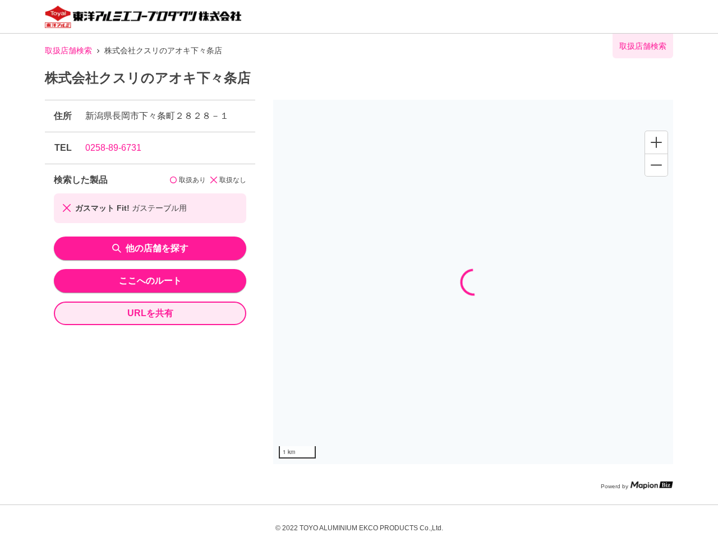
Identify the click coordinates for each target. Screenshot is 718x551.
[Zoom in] (656, 142)
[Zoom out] (656, 165)
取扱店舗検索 (68, 50)
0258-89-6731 (113, 147)
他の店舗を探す (157, 248)
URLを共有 (150, 313)
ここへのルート (150, 280)
